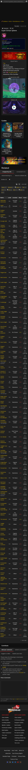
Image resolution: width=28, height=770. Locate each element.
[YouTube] (18, 762)
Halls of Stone (15, 287)
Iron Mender (3, 437)
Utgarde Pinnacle (15, 221)
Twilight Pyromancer (3, 608)
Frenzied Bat (3, 468)
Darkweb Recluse (2, 431)
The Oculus (15, 427)
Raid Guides (5, 730)
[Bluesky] (13, 762)
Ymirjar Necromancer (3, 539)
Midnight (4, 738)
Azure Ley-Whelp (3, 427)
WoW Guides (5, 715)
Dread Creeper (2, 387)
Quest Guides (18, 727)
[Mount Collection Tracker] (14, 160)
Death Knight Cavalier (3, 312)
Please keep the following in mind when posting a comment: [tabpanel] (14, 678)
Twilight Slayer (2, 524)
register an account (20, 698)
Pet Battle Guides (19, 732)
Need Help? (7, 750)
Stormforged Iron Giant (3, 603)
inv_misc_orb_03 (12, 72)
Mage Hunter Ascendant (3, 397)
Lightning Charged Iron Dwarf (3, 579)
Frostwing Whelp (2, 352)
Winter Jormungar (3, 292)
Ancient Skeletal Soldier (2, 357)
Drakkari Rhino (2, 337)
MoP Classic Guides (20, 715)
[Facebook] (15, 762)
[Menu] (1, 1)
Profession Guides (7, 727)
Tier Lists (4, 735)
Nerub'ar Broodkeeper (3, 417)
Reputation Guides (20, 730)
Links (17, 26)
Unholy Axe (3, 257)
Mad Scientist (3, 277)
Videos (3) (14, 100)
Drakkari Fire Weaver (3, 499)
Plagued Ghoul (2, 347)
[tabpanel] (14, 412)
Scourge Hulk (3, 221)
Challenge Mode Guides (21, 738)
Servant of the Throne (3, 372)
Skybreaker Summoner (3, 201)
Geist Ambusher (2, 332)
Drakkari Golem (2, 247)
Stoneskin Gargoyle (2, 317)
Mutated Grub (3, 583)
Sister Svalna (3, 342)
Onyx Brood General (3, 327)
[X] (10, 762)
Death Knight (3, 282)
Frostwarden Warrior (3, 563)
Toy (4, 63)
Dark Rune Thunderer (3, 482)
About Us (21, 750)
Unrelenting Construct (3, 613)
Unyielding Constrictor (3, 529)
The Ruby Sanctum (15, 548)
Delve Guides (5, 720)
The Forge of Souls (14, 629)
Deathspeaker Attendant (3, 492)
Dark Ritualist (3, 406)
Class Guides (5, 717)
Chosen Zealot (2, 382)
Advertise (8, 753)
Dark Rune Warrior (3, 287)
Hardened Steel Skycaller (2, 231)
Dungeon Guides (19, 722)
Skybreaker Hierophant (3, 262)
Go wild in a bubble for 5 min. (10, 46)
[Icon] (4, 35)
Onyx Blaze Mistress (3, 514)
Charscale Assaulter (2, 548)
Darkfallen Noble (2, 215)
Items (10, 21)
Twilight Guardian (2, 307)
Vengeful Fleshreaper (3, 267)
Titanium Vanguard (2, 226)
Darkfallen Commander (3, 421)
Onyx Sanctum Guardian (2, 236)
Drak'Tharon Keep (15, 431)
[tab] (7, 172)
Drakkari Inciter (2, 211)
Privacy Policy (21, 756)
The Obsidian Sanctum (15, 236)
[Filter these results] (19, 184)
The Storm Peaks (14, 603)
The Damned (3, 519)
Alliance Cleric (3, 478)
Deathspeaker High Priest (3, 240)
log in (14, 698)
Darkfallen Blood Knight (3, 451)
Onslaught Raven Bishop (3, 509)
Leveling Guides (6, 722)
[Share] (26, 1)
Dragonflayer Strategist (3, 297)
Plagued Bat (3, 272)
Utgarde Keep (15, 297)
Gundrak (15, 211)
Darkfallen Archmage (2, 487)
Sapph (1, 205)
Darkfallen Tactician (2, 391)
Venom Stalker (2, 402)
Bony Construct (2, 543)
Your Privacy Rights (17, 753)
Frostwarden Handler (3, 504)
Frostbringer (3, 302)
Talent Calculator (6, 732)
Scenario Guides (19, 735)
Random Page (6, 756)
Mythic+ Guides (6, 725)
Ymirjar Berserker (2, 534)
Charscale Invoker (2, 553)
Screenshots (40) (14, 77)
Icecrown (15, 206)
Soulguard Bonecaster (3, 627)
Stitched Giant (3, 593)
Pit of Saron (15, 332)
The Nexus (15, 397)
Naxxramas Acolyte (3, 412)
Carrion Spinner (2, 377)
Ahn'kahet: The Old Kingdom (14, 302)
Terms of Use (14, 759)
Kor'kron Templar (2, 252)
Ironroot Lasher (2, 573)
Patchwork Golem (3, 588)
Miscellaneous (16, 21)
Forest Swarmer (2, 367)
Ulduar (15, 292)
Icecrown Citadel (15, 201)
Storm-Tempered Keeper (2, 599)
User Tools (14, 750)
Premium (14, 756)
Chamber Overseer (2, 618)
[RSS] (20, 762)
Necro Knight (3, 322)
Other (22, 21)
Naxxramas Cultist (3, 473)
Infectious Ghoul (2, 568)
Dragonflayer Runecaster (3, 463)
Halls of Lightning (15, 226)
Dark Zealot (3, 361)
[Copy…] (17, 184)
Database (5, 21)
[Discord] (7, 762)
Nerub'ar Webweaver (3, 441)
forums (21, 672)
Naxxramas (15, 257)
